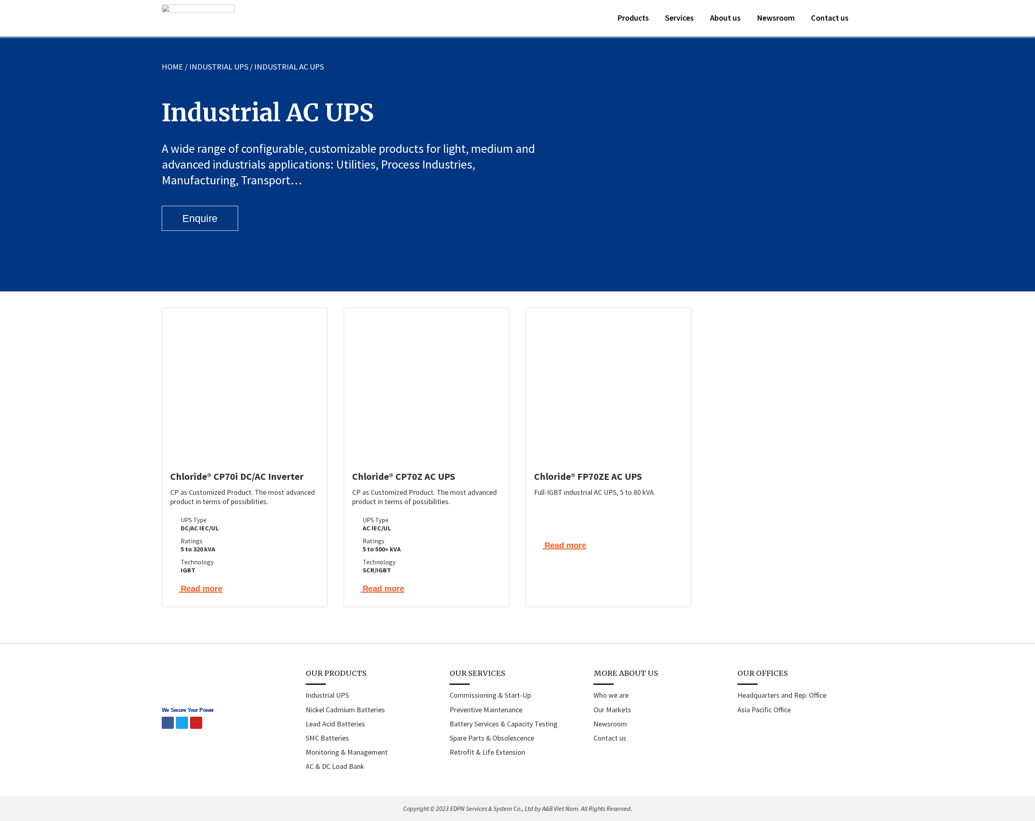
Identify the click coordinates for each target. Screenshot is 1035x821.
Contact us (830, 18)
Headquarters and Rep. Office (781, 695)
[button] (865, 18)
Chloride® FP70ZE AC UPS (588, 476)
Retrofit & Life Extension (487, 752)
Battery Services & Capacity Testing (504, 723)
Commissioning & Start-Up (490, 695)
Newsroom (776, 18)
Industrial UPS (218, 66)
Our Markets (612, 709)
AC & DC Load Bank (335, 766)
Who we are (611, 695)
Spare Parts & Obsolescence (492, 738)
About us (725, 18)
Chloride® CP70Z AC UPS (403, 476)
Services (679, 18)
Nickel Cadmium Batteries (345, 709)
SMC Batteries (327, 738)
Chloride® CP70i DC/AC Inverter (237, 476)
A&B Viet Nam (560, 808)
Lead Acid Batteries (335, 723)
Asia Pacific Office (764, 709)
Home (172, 66)
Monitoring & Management (347, 752)
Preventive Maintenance (486, 709)
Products (633, 18)
